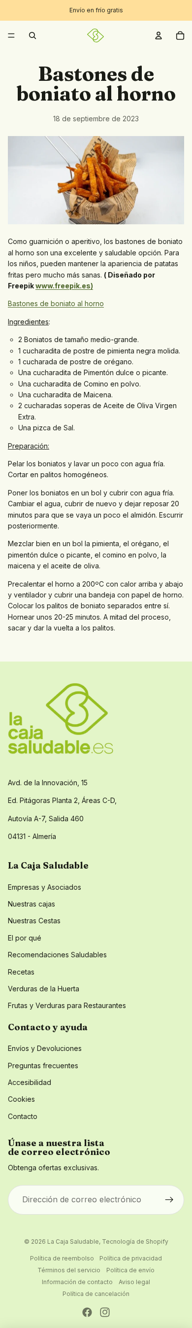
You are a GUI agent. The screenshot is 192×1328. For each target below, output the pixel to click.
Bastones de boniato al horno (56, 303)
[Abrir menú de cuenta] (158, 35)
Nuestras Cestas (34, 920)
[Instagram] (105, 1312)
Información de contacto (77, 1282)
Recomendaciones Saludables (57, 954)
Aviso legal (134, 1282)
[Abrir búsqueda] (32, 35)
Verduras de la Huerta (43, 988)
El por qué (24, 938)
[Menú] (11, 35)
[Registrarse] (169, 1199)
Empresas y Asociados (44, 887)
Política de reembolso (62, 1258)
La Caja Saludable (73, 1241)
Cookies (21, 1099)
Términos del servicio (68, 1270)
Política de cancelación (96, 1293)
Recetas (21, 972)
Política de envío (130, 1270)
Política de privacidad (130, 1258)
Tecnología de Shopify (135, 1241)
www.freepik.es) (64, 285)
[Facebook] (87, 1312)
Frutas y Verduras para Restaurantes (67, 1005)
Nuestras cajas (31, 904)
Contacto (22, 1116)
